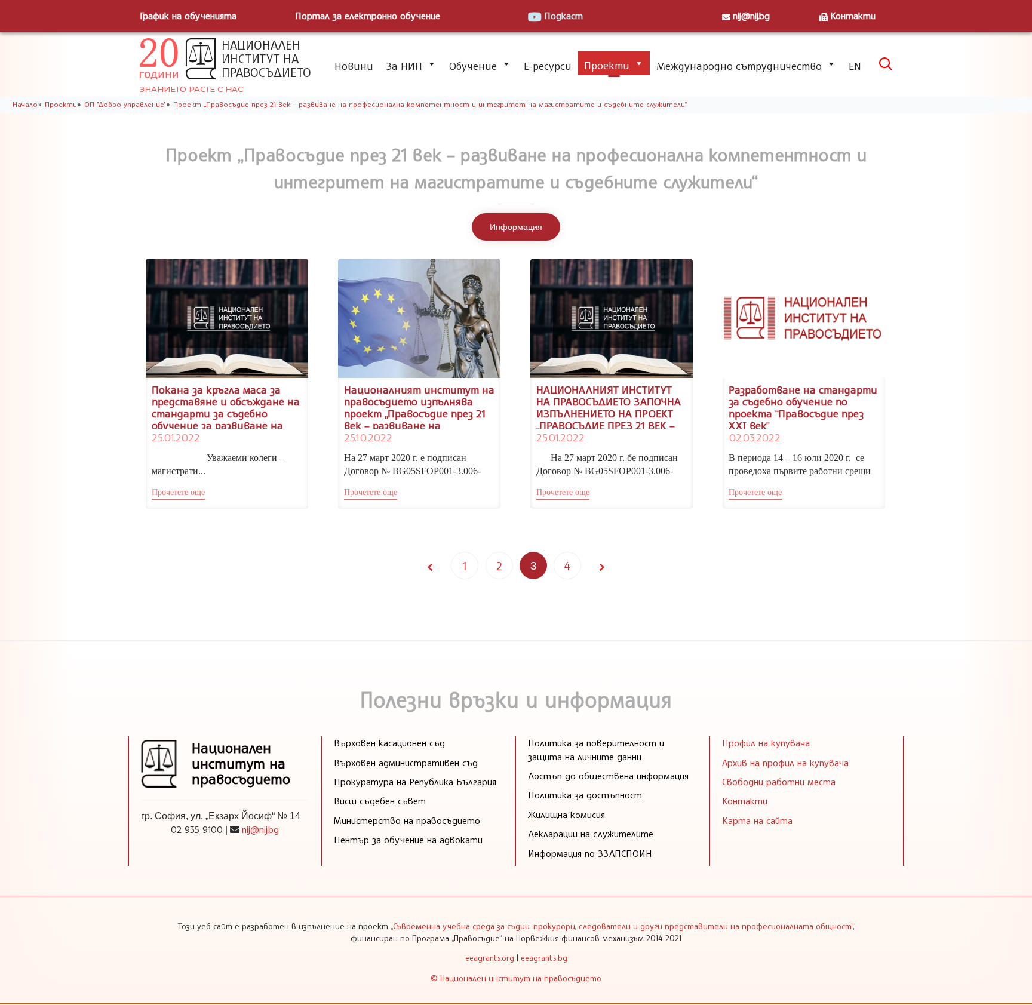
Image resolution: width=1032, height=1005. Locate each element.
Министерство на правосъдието (407, 820)
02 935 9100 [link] (197, 829)
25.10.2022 (368, 437)
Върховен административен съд (406, 763)
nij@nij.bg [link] (260, 829)
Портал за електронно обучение (367, 15)
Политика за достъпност (585, 795)
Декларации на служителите (590, 834)
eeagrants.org (489, 958)
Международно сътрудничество (739, 65)
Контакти (853, 15)
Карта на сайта (757, 820)
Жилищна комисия (566, 814)
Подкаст (563, 15)
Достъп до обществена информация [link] (608, 776)
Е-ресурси (548, 65)
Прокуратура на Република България (415, 782)
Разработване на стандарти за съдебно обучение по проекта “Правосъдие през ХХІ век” (803, 407)
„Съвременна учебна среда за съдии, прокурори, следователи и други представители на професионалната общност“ (622, 926)
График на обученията (188, 15)
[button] (178, 493)
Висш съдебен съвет (380, 801)
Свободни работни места (779, 782)
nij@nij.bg (751, 15)
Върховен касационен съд (389, 743)
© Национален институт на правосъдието (516, 978)
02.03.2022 (754, 437)
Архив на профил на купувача (785, 763)
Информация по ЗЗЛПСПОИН (590, 853)
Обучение (473, 65)
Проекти (606, 65)
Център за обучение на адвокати (408, 840)
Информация (516, 227)
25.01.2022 (175, 437)
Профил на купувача (766, 743)
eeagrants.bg (544, 958)
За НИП (404, 65)
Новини (353, 65)
